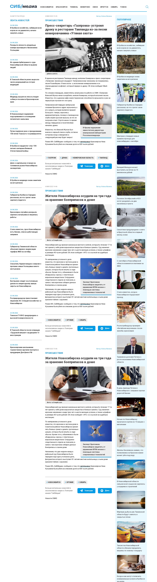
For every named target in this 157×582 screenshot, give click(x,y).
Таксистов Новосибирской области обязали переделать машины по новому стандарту (129, 548)
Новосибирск (46, 7)
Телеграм (88, 166)
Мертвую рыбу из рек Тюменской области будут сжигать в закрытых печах (131, 514)
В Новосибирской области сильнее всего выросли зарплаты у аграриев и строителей (131, 484)
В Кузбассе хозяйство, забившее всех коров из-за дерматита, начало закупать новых (130, 48)
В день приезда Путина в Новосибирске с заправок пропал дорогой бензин (131, 390)
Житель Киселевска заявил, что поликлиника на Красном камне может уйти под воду (130, 452)
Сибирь (114, 7)
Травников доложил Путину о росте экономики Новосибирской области (131, 359)
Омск (95, 7)
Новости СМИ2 (51, 174)
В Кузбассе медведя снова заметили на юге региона (128, 78)
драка (64, 158)
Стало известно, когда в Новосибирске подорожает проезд (128, 294)
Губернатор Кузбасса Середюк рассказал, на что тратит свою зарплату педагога (129, 107)
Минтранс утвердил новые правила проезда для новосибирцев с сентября (128, 138)
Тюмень (74, 7)
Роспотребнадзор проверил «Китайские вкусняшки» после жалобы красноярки (129, 328)
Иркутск (104, 7)
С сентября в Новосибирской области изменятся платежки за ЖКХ (130, 263)
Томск (123, 7)
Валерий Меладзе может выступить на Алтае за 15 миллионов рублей (127, 169)
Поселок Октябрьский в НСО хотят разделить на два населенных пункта (129, 201)
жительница (85, 142)
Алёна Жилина (106, 16)
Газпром (52, 158)
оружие (69, 320)
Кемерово (85, 7)
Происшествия (54, 20)
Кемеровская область (83, 158)
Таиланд (103, 158)
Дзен (107, 166)
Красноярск (61, 7)
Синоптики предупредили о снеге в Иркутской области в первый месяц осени (131, 232)
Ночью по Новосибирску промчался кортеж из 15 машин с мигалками (131, 421)
